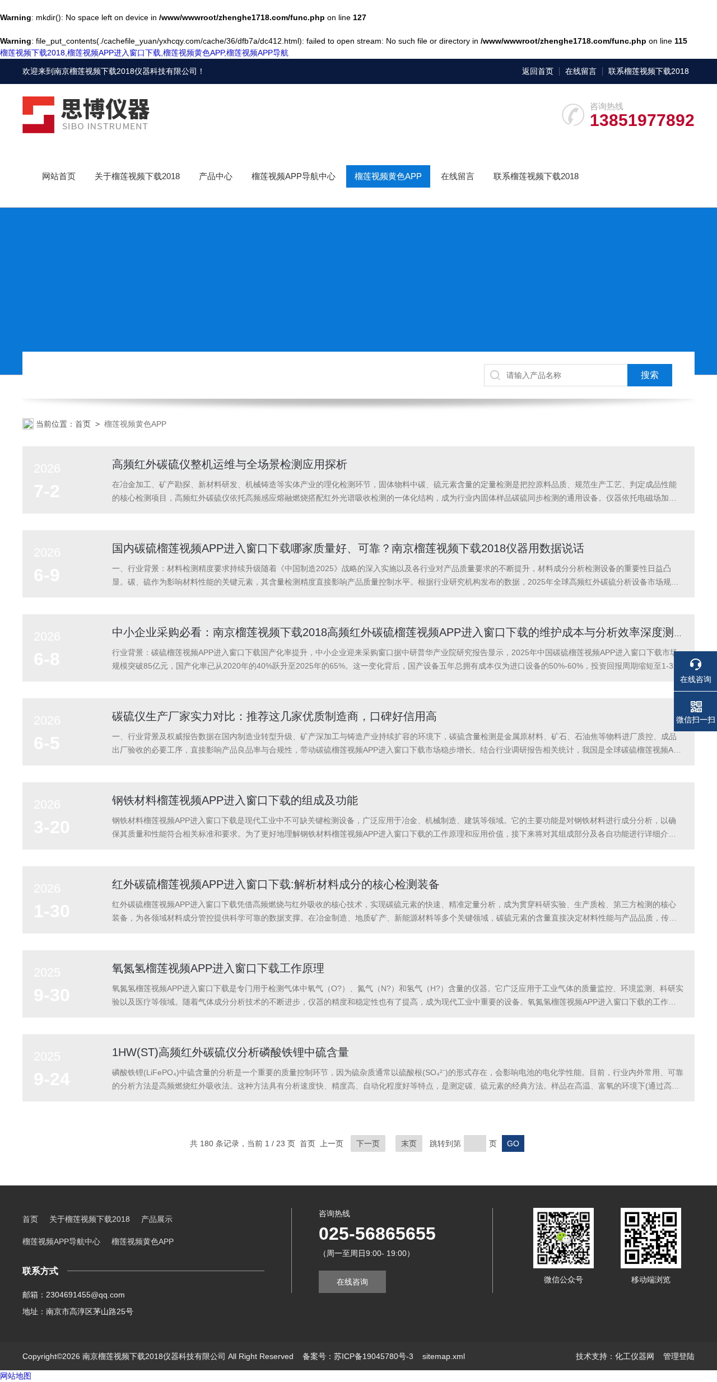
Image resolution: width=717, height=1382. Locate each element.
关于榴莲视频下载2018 (137, 176)
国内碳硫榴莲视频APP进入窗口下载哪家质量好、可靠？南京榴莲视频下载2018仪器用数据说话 (348, 548)
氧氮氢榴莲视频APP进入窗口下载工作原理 (218, 968)
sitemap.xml (443, 1356)
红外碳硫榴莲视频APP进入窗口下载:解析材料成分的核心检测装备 (276, 884)
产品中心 (215, 176)
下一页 (368, 1143)
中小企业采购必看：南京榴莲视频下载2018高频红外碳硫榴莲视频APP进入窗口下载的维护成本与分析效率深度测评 (398, 632)
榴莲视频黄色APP (388, 176)
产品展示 (157, 1219)
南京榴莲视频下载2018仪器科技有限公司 (125, 71)
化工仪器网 (634, 1356)
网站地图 (15, 1375)
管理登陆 (679, 1356)
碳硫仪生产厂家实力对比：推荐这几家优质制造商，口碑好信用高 (274, 716)
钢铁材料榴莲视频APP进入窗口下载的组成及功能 (235, 800)
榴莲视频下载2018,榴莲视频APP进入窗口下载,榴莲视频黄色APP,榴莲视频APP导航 (144, 52)
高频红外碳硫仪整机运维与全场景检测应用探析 (229, 464)
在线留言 (581, 71)
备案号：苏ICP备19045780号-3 (357, 1356)
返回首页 (537, 71)
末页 (409, 1143)
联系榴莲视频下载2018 (648, 71)
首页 (83, 423)
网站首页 (59, 176)
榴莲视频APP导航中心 (294, 176)
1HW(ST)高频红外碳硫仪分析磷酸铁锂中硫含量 (230, 1052)
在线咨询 (352, 1281)
